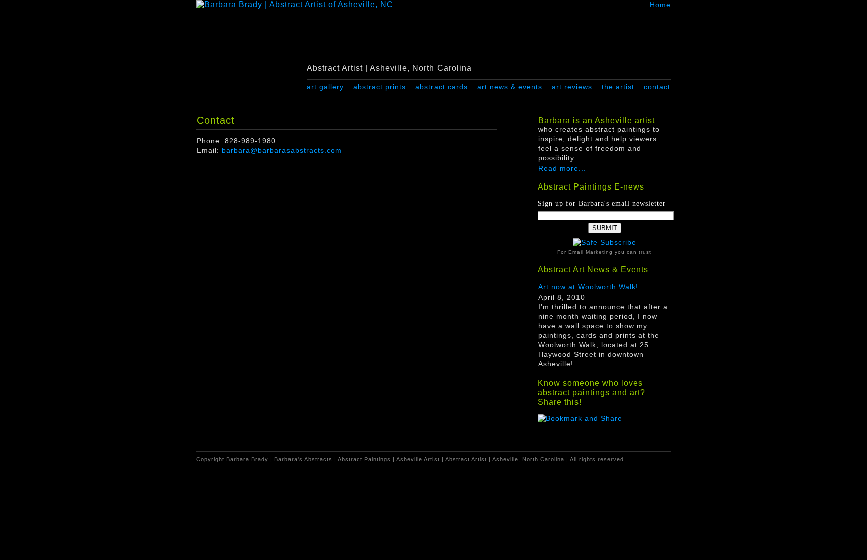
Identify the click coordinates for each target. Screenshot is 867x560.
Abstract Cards (441, 87)
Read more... (562, 168)
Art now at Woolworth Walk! (588, 287)
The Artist (618, 87)
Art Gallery (325, 87)
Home (660, 5)
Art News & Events (509, 87)
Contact (657, 87)
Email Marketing (590, 252)
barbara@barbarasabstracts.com (282, 150)
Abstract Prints (379, 87)
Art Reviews (572, 87)
